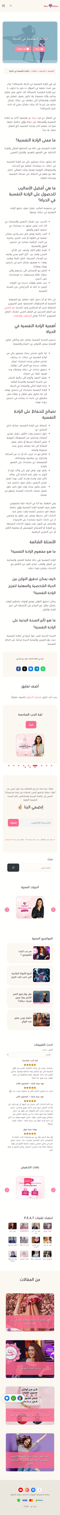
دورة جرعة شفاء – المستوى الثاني (30, 1096)
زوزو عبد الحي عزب (36, 1232)
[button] (11, 6)
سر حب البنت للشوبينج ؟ (25, 953)
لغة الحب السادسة (30, 714)
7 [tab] (18, 765)
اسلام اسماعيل (12, 1245)
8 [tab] (13, 765)
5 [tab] (28, 765)
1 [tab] (51, 765)
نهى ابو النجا (47, 1245)
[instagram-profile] (27, 1490)
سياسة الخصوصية (10, 839)
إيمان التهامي (24, 1259)
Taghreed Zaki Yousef (12, 1260)
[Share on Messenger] (30, 668)
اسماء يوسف (47, 1231)
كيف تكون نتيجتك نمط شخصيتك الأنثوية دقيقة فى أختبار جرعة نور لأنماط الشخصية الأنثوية (30, 1460)
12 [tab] (25, 767)
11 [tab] (30, 767)
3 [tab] (41, 765)
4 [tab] (35, 765)
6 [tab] (23, 765)
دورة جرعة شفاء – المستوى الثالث (30, 1083)
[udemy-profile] (39, 1490)
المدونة (42, 71)
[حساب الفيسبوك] (33, 1490)
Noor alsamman (36, 1259)
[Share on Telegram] (37, 668)
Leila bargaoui (47, 1259)
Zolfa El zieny (24, 1245)
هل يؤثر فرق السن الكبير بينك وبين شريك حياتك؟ (22, 997)
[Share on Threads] (24, 668)
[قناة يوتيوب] (20, 1490)
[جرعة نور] (51, 5)
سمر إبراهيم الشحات (35, 1246)
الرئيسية (51, 71)
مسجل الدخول (34, 697)
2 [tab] (46, 765)
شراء (31, 724)
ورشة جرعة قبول (30, 1129)
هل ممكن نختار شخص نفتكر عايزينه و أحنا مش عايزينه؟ (30, 1321)
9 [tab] (8, 765)
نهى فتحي (12, 1231)
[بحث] (13, 868)
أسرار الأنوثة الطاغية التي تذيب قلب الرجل (21, 975)
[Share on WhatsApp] (43, 668)
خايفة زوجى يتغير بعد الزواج (23, 1019)
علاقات (34, 71)
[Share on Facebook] (18, 668)
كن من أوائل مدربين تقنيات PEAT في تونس (30, 1415)
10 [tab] (35, 767)
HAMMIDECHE (24, 1231)
